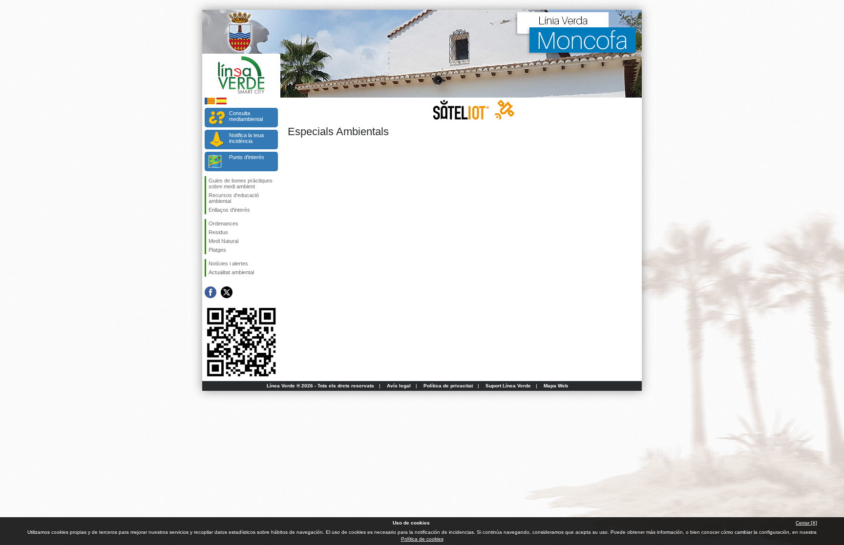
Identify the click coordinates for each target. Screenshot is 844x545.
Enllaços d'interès (229, 210)
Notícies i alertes (228, 263)
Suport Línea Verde (508, 385)
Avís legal (399, 385)
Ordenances (223, 223)
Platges (217, 250)
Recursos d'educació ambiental (234, 198)
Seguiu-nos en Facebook (210, 292)
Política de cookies (422, 539)
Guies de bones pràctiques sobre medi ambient (241, 183)
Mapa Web (556, 385)
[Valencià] (210, 102)
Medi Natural (223, 241)
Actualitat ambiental (231, 272)
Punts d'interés (246, 157)
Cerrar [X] (806, 522)
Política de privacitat (448, 385)
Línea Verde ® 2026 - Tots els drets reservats (320, 385)
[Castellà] (221, 102)
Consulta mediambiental (246, 116)
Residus (218, 232)
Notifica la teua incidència (246, 138)
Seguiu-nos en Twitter (226, 292)
